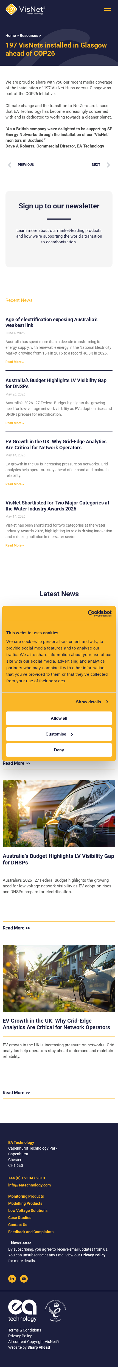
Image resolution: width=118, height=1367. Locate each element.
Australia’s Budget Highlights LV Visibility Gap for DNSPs (58, 859)
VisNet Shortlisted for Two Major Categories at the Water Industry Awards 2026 (57, 506)
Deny (59, 749)
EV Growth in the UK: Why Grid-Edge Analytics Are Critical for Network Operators (55, 444)
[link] (12, 1279)
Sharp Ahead (38, 1347)
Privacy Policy (93, 1255)
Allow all (59, 718)
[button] (107, 9)
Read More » (14, 362)
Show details (88, 701)
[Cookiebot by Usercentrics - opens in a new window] (88, 613)
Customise (56, 733)
